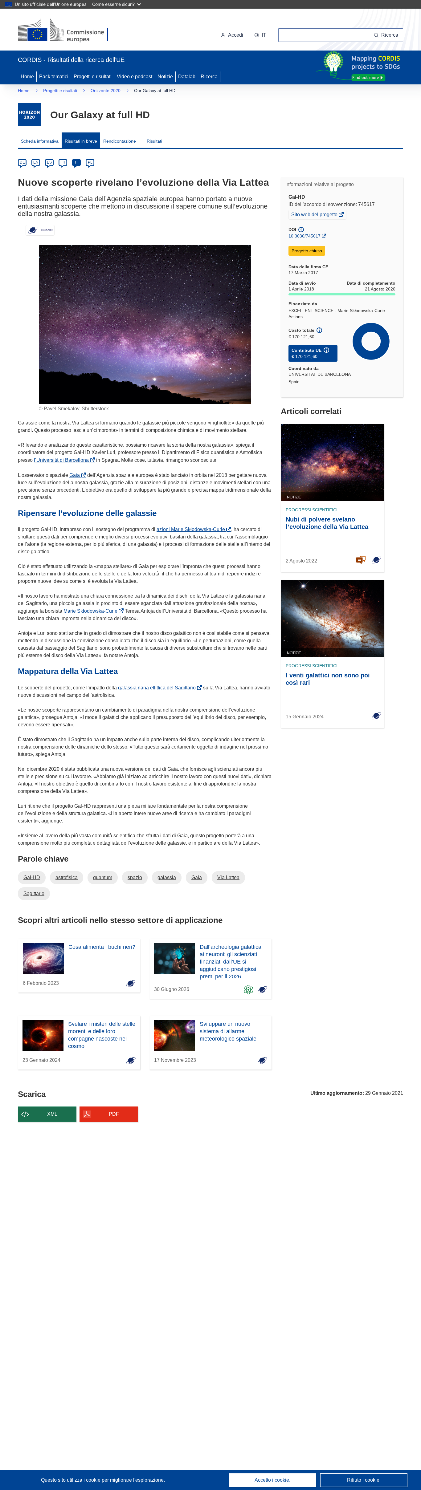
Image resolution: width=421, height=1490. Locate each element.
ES (49, 162)
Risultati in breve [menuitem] (81, 141)
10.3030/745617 (304, 235)
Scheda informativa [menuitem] (40, 141)
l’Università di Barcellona (62, 460)
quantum (102, 877)
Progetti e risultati (93, 76)
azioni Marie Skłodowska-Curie (192, 529)
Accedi (235, 35)
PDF (114, 1114)
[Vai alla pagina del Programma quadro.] (29, 114)
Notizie (165, 76)
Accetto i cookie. (272, 1480)
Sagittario (33, 893)
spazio (135, 877)
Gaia (75, 475)
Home (27, 76)
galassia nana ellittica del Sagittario (158, 687)
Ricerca (209, 76)
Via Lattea (228, 877)
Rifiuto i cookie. (364, 1480)
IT (76, 162)
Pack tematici (53, 76)
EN (36, 162)
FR (62, 162)
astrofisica (66, 877)
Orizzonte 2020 (106, 90)
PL (90, 162)
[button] (260, 35)
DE (22, 162)
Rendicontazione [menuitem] (119, 141)
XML (52, 1114)
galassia (166, 877)
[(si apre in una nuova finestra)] (67, 30)
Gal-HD (31, 877)
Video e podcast (134, 76)
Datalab (186, 76)
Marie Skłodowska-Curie (91, 611)
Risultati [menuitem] (154, 141)
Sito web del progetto (315, 215)
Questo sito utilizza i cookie (71, 1480)
